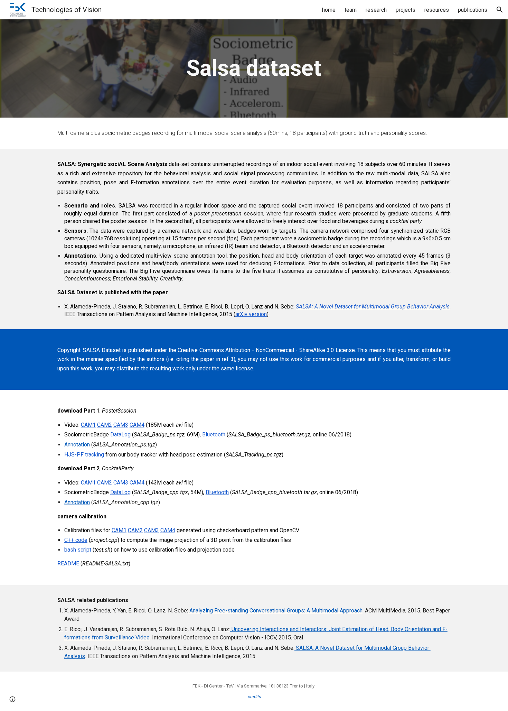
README (68, 563)
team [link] (351, 10)
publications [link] (472, 10)
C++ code (75, 540)
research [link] (376, 10)
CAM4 (137, 425)
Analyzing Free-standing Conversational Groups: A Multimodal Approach (275, 610)
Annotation (77, 444)
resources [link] (436, 10)
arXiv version (251, 314)
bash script (77, 549)
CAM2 (104, 425)
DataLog (120, 434)
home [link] (329, 10)
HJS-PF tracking (84, 454)
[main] (254, 68)
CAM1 (88, 425)
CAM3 (120, 425)
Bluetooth (213, 434)
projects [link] (405, 10)
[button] (499, 9)
